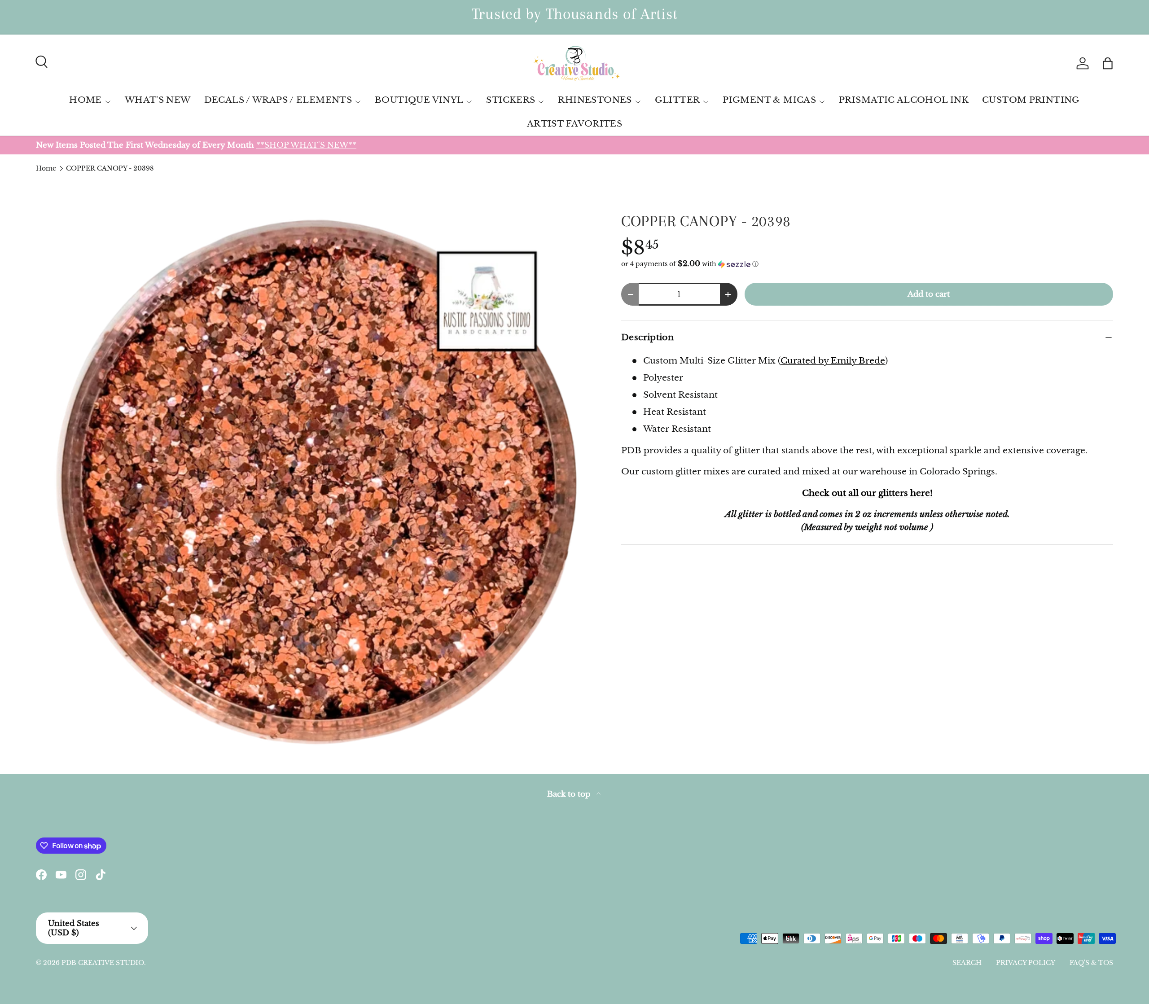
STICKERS (510, 100)
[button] (1108, 63)
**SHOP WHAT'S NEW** (306, 145)
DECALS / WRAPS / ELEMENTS (278, 100)
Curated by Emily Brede (833, 360)
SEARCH (967, 963)
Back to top (570, 794)
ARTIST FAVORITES (574, 123)
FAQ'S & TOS (1091, 963)
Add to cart (929, 294)
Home (46, 168)
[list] (314, 482)
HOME (85, 100)
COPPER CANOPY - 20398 (109, 168)
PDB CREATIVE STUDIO (102, 963)
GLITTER (677, 100)
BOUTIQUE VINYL (419, 100)
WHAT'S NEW (158, 100)
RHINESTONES (595, 100)
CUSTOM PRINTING (1031, 100)
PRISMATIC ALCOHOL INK (904, 100)
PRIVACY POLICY (1025, 963)
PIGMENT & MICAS (769, 100)
